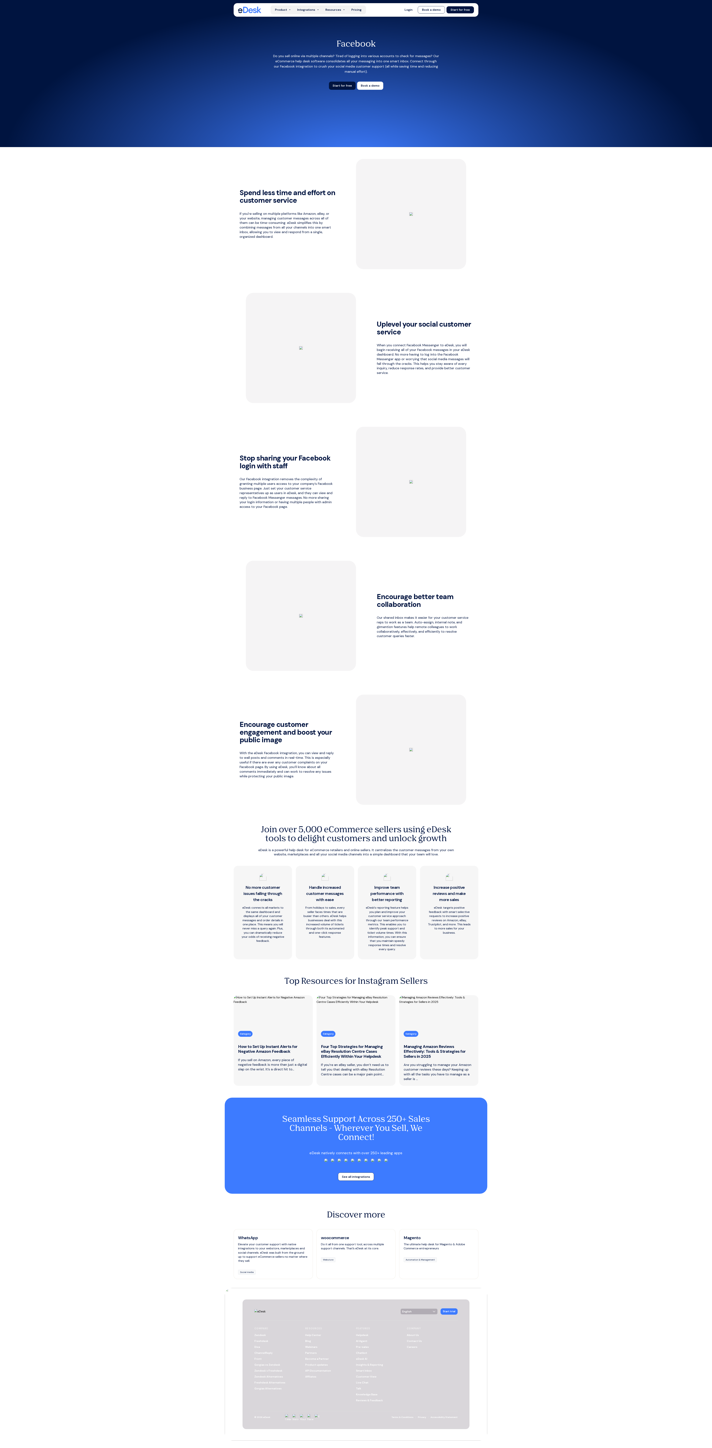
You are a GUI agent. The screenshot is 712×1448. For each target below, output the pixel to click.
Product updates (316, 1364)
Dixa (257, 1347)
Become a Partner (317, 1358)
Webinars (311, 1347)
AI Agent (361, 1341)
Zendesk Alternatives (268, 1376)
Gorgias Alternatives (268, 1388)
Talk (358, 1388)
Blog (308, 1341)
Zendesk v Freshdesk (268, 1370)
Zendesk (260, 1335)
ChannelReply (263, 1353)
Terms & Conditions (402, 1417)
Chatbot (361, 1353)
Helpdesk (362, 1335)
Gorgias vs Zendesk (267, 1364)
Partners (311, 1353)
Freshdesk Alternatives (269, 1382)
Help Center (313, 1335)
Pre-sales (362, 1347)
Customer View (366, 1376)
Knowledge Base (367, 1394)
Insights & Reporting (369, 1364)
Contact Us (414, 1341)
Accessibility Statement (444, 1417)
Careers (412, 1347)
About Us (413, 1335)
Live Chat (362, 1382)
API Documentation (318, 1370)
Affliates (310, 1376)
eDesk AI (361, 1358)
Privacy (422, 1417)
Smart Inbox (364, 1370)
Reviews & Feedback (369, 1400)
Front (258, 1358)
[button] (408, 10)
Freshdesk (261, 1341)
